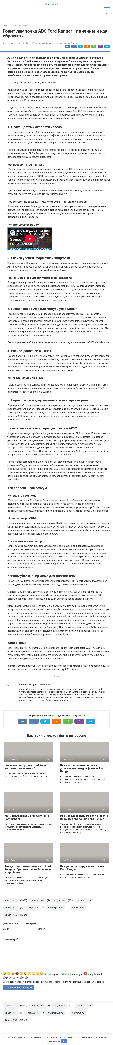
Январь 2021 (11, 908)
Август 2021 (59, 900)
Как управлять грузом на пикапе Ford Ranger (82, 867)
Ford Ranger (46, 43)
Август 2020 (78, 908)
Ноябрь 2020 (33, 908)
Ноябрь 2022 (11, 900)
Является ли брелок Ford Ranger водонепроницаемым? (26, 766)
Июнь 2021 (82, 900)
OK (64, 1041)
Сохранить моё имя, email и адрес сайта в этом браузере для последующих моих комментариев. (55, 982)
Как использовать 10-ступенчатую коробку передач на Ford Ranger (84, 817)
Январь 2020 (11, 915)
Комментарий (10, 939)
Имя (6, 929)
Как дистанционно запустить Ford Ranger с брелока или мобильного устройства (27, 869)
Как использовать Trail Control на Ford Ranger (27, 817)
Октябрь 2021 (37, 900)
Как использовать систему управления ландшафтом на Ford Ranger (82, 768)
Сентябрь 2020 (55, 908)
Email (41, 929)
